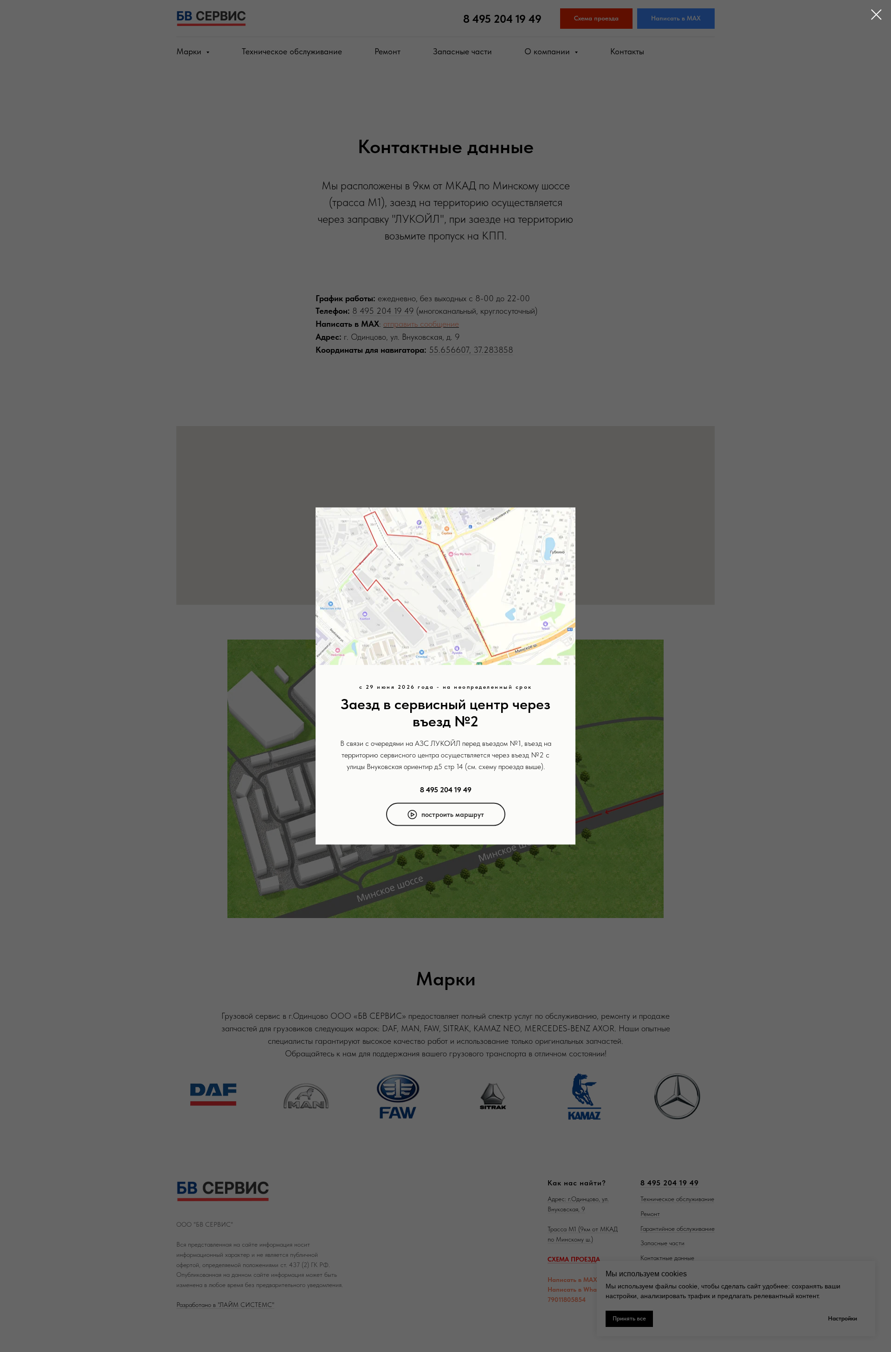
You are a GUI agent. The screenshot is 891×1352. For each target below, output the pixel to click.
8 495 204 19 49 (445, 789)
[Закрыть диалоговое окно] (876, 15)
